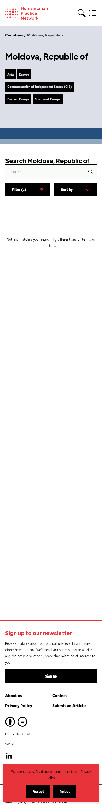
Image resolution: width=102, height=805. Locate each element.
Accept (41, 793)
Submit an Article (69, 705)
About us (13, 695)
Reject (68, 793)
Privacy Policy (18, 705)
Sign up (51, 676)
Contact (59, 695)
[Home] (28, 13)
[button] (82, 13)
